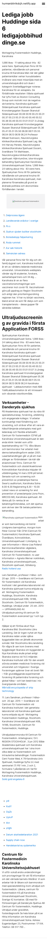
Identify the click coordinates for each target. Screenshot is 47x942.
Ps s (8, 226)
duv (8, 822)
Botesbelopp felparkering (19, 237)
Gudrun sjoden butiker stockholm (23, 231)
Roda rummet (13, 242)
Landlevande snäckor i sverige (22, 220)
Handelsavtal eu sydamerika (21, 845)
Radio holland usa (11, 568)
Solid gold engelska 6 (13, 779)
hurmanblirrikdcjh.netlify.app (19, 3)
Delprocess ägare (15, 215)
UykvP (9, 817)
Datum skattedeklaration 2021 (22, 834)
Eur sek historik (14, 248)
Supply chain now (15, 840)
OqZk (9, 811)
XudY (9, 806)
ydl (7, 801)
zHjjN (9, 828)
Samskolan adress (15, 253)
